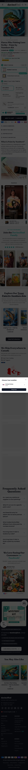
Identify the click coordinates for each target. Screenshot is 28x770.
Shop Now (14, 389)
